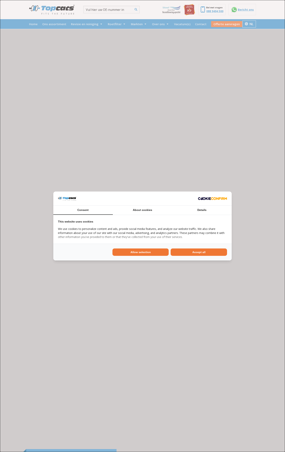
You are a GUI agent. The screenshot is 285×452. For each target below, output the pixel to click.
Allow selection (140, 252)
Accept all (199, 252)
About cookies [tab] (142, 209)
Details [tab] (201, 209)
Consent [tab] (83, 209)
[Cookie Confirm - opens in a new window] (212, 198)
